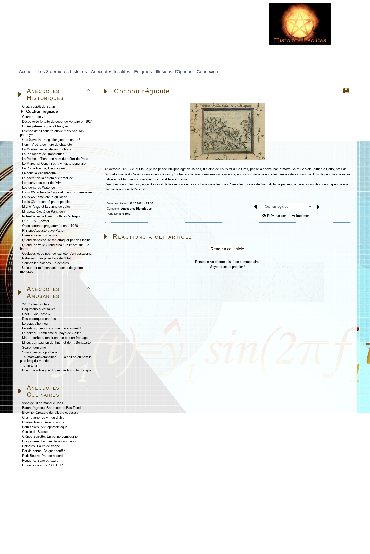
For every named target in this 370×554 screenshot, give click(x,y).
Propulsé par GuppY (30, 532)
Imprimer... (303, 216)
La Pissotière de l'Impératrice (43, 154)
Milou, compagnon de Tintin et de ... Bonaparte (56, 342)
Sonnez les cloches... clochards (45, 263)
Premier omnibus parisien (40, 235)
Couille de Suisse (35, 432)
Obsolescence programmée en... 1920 (50, 226)
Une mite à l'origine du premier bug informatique (56, 370)
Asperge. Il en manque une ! (42, 403)
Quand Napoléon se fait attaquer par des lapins (56, 240)
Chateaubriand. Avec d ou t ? (43, 422)
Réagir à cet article (227, 249)
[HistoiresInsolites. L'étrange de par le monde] (300, 23)
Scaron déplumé (34, 347)
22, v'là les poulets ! (36, 304)
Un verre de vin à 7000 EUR (42, 465)
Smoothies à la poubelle (39, 352)
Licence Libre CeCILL (72, 538)
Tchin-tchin (30, 365)
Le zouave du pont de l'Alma (42, 183)
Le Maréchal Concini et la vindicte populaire (54, 163)
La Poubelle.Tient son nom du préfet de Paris (55, 159)
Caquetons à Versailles (39, 309)
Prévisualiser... (278, 216)
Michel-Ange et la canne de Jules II (48, 207)
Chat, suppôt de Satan (38, 106)
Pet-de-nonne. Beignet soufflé (43, 451)
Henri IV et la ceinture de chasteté (47, 144)
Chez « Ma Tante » (36, 314)
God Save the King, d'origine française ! (51, 140)
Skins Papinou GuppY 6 (33, 538)
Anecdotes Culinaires (59, 391)
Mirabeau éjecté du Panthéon (43, 211)
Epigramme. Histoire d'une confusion (49, 441)
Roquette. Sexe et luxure (40, 460)
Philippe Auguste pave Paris (42, 230)
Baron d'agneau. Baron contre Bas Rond (51, 408)
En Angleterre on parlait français (45, 126)
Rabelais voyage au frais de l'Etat (46, 258)
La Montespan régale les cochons (46, 149)
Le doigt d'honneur (35, 323)
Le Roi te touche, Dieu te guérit (44, 168)
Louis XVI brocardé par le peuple (46, 202)
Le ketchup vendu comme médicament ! (51, 328)
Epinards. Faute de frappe (41, 446)
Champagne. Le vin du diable (43, 417)
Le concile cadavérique (39, 173)
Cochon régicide (42, 111)
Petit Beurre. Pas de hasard (42, 456)
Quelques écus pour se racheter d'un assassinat (57, 253)
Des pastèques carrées (39, 319)
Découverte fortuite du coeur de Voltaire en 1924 (57, 121)
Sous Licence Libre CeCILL (93, 532)
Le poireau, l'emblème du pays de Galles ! (52, 333)
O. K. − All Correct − (37, 221)
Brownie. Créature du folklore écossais (50, 412)
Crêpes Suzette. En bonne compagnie (50, 436)
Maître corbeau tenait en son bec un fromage (55, 338)
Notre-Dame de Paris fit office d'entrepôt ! (52, 216)
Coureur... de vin (34, 117)
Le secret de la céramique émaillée (47, 178)
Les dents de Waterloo (38, 187)
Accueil (47, 484)
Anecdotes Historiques (59, 94)
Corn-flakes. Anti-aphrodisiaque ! (45, 427)
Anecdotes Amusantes (59, 292)
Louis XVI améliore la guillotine (44, 197)
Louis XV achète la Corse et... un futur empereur (57, 192)
